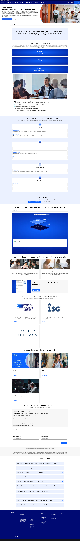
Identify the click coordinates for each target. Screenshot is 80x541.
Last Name (43, 432)
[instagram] (15, 537)
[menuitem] (1, 0)
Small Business (10, 2)
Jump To (13, 24)
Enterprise (22, 2)
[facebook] (11, 537)
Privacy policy (48, 443)
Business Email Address (44, 436)
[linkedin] (13, 537)
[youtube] (17, 537)
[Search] (64, 2)
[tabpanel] (40, 233)
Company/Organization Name (17, 436)
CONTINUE (64, 443)
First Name (15, 432)
